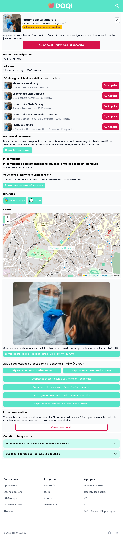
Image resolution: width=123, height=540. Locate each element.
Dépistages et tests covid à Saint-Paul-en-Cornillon (61, 395)
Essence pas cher (13, 491)
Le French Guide (13, 504)
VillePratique (10, 498)
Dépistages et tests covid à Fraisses (32, 370)
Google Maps (17, 200)
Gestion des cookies (95, 491)
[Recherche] (117, 6)
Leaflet (88, 275)
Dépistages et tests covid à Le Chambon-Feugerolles (61, 378)
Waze (37, 200)
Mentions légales (93, 485)
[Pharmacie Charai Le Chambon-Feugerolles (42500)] (61, 127)
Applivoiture (10, 485)
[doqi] (60, 6)
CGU (86, 498)
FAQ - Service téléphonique (99, 511)
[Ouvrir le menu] (5, 5)
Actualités (49, 485)
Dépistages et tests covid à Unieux (91, 370)
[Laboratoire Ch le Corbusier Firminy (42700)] (61, 96)
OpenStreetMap (101, 275)
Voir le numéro (12, 59)
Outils (47, 491)
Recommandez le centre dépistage (43, 27)
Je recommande (62, 427)
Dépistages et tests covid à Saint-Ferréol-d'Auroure (61, 387)
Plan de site (50, 504)
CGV (86, 504)
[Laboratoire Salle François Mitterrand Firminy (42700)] (61, 116)
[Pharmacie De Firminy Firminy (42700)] (61, 85)
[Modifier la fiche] (117, 20)
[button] (61, 242)
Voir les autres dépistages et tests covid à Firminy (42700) (41, 353)
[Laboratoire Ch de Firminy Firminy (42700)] (61, 106)
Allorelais (8, 511)
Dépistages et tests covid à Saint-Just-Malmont (61, 403)
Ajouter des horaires (19, 150)
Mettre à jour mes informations (25, 185)
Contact (48, 498)
